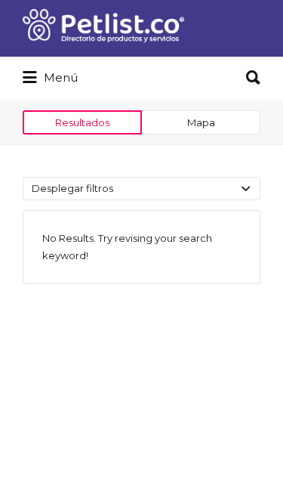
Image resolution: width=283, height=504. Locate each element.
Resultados (82, 122)
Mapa (201, 122)
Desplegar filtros (72, 188)
